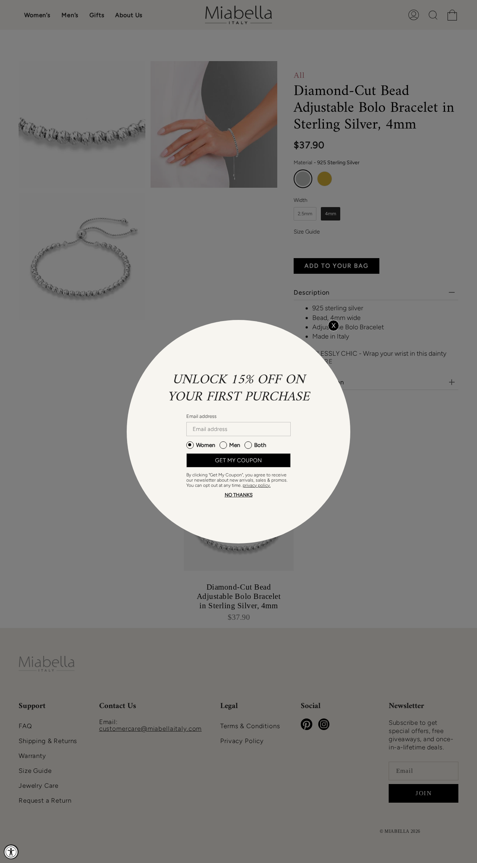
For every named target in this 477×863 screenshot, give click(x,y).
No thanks (239, 495)
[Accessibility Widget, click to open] (11, 851)
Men (234, 445)
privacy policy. (257, 485)
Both (260, 445)
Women (205, 445)
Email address (201, 416)
